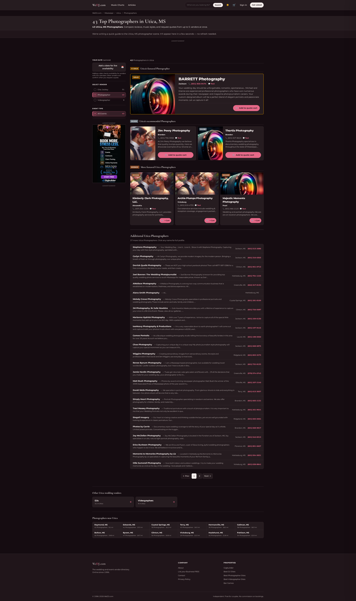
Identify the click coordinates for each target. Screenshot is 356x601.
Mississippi (109, 13)
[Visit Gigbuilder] (109, 154)
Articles (132, 5)
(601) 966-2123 (231, 209)
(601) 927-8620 (234, 138)
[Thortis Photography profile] (210, 143)
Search (218, 5)
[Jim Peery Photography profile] (142, 143)
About (181, 568)
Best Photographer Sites (234, 575)
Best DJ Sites (229, 571)
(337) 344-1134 (141, 209)
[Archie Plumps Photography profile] (196, 183)
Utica (118, 13)
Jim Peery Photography (174, 130)
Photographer (104, 95)
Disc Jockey (103, 89)
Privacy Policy (184, 579)
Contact (181, 575)
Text (211, 84)
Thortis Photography (239, 130)
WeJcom (99, 5)
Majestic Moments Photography (234, 200)
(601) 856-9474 (198, 84)
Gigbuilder (228, 568)
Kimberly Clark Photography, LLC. (150, 200)
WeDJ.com (97, 13)
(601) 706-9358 (167, 138)
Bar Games (229, 583)
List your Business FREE (188, 571)
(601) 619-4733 (186, 205)
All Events (102, 113)
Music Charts (117, 5)
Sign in (243, 5)
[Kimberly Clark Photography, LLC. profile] (151, 183)
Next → (207, 476)
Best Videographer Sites (234, 579)
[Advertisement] (178, 48)
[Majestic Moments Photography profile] (242, 183)
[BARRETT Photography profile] (152, 94)
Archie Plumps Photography (195, 198)
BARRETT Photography (202, 79)
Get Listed (257, 5)
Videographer (104, 100)
